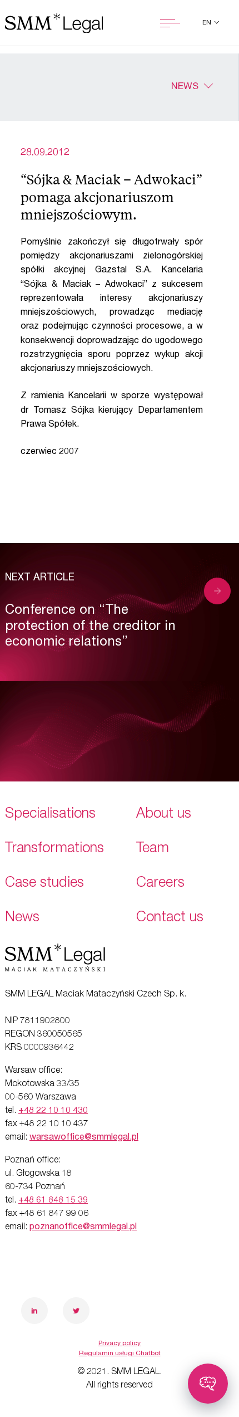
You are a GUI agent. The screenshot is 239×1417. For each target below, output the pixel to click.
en (207, 22)
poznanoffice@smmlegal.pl (83, 1227)
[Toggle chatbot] (208, 1384)
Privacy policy (119, 1343)
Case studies (44, 884)
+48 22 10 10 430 (53, 1111)
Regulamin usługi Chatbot (120, 1353)
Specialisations (50, 815)
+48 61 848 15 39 (53, 1200)
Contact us (169, 918)
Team (152, 849)
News (184, 87)
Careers (160, 884)
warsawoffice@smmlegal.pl (83, 1137)
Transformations (54, 849)
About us (163, 815)
